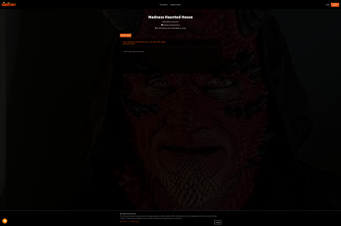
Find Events (163, 5)
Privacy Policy (134, 221)
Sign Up (335, 5)
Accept (218, 222)
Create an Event (175, 5)
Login (328, 5)
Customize (123, 221)
